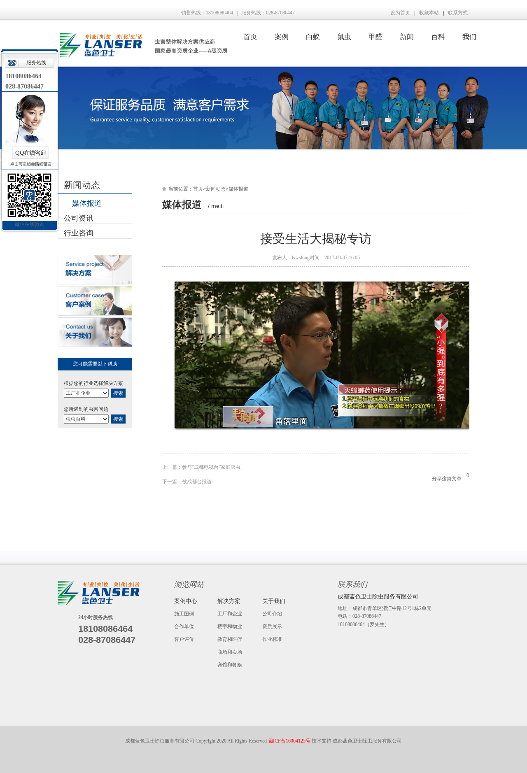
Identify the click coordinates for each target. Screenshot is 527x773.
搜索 (118, 393)
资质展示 (272, 626)
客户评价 (184, 639)
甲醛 (375, 37)
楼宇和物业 (229, 626)
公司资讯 (78, 218)
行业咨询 (78, 233)
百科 (438, 37)
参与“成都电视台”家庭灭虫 (211, 467)
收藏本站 (429, 13)
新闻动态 (216, 189)
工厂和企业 (229, 614)
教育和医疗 (229, 639)
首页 (250, 37)
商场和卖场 (229, 652)
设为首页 (400, 13)
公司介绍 (272, 614)
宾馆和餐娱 (229, 665)
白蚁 (313, 37)
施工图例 (184, 614)
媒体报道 (87, 203)
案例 (282, 37)
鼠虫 (344, 37)
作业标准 (272, 639)
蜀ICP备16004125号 (290, 741)
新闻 (407, 37)
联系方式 (458, 13)
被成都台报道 (197, 481)
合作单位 (184, 626)
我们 (469, 37)
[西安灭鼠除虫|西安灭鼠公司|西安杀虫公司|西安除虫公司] (143, 56)
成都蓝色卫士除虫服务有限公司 (367, 741)
